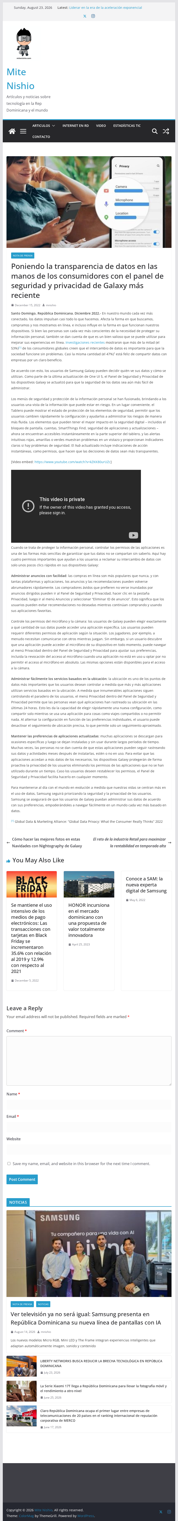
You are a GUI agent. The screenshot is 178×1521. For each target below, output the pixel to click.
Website (13, 1138)
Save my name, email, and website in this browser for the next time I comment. (81, 1163)
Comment (16, 1030)
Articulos (41, 125)
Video (101, 125)
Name (13, 1094)
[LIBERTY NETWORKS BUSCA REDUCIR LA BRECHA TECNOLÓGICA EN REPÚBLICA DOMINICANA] (21, 1367)
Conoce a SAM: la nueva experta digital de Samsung (146, 885)
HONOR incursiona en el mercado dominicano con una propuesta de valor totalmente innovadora (88, 920)
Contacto (41, 136)
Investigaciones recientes (85, 342)
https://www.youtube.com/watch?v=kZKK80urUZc (73, 462)
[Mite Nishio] (12, 131)
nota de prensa (22, 255)
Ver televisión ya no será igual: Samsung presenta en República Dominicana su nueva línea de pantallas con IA (114, 9)
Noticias (43, 1304)
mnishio (51, 305)
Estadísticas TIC (127, 125)
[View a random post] (166, 131)
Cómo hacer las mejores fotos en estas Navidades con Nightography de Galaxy (47, 842)
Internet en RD (76, 125)
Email (12, 1116)
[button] (52, 125)
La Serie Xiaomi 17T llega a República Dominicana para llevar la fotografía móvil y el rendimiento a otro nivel (103, 1388)
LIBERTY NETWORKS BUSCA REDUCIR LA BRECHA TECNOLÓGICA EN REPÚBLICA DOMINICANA (101, 1363)
